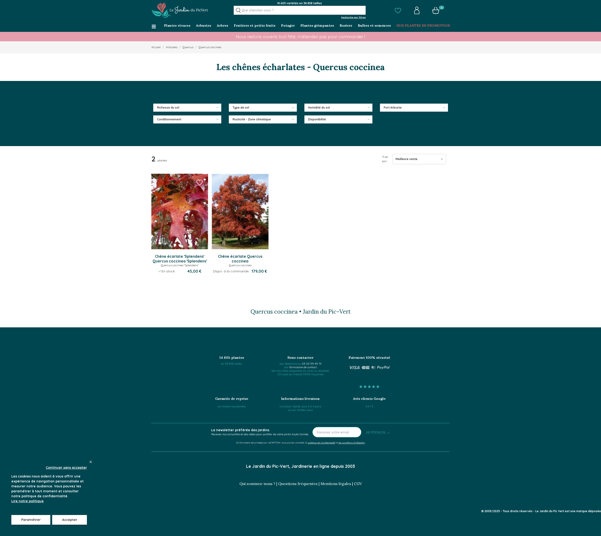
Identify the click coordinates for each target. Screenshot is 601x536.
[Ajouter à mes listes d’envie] (199, 182)
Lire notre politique (27, 501)
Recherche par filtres (353, 17)
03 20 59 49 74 (311, 363)
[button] (398, 10)
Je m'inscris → (377, 432)
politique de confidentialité (321, 442)
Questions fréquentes (298, 483)
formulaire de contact (303, 367)
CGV (358, 483)
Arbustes (171, 47)
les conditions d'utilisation (351, 442)
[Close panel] (91, 462)
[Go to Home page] (179, 10)
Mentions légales (335, 483)
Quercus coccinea (210, 47)
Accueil (156, 47)
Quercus (188, 47)
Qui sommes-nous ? (257, 483)
